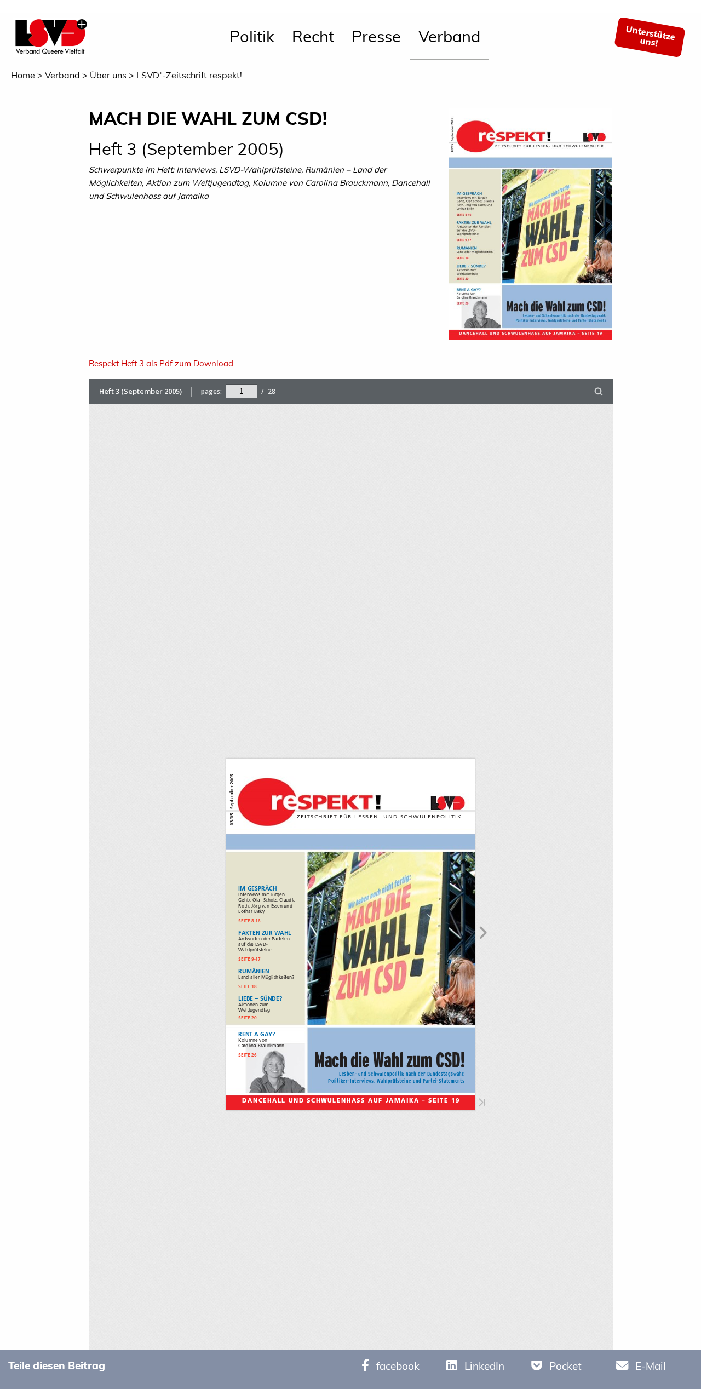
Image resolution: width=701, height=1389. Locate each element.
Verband (449, 36)
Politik (251, 36)
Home (23, 75)
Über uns (108, 75)
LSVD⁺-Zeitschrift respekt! (189, 75)
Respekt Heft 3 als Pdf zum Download (161, 363)
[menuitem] (252, 37)
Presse (376, 36)
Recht (313, 36)
